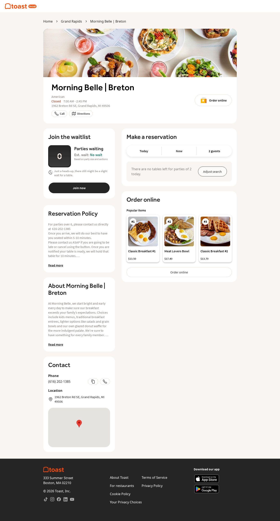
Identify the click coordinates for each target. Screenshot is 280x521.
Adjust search (212, 171)
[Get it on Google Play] (207, 489)
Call (62, 113)
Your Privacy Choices (126, 502)
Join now (79, 188)
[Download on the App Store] (207, 479)
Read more (55, 265)
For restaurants (122, 485)
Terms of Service (154, 477)
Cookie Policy (120, 494)
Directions (83, 113)
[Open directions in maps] (79, 427)
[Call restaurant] (105, 381)
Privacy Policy (152, 485)
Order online (218, 100)
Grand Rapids (71, 21)
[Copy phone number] (93, 381)
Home (48, 21)
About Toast (119, 477)
